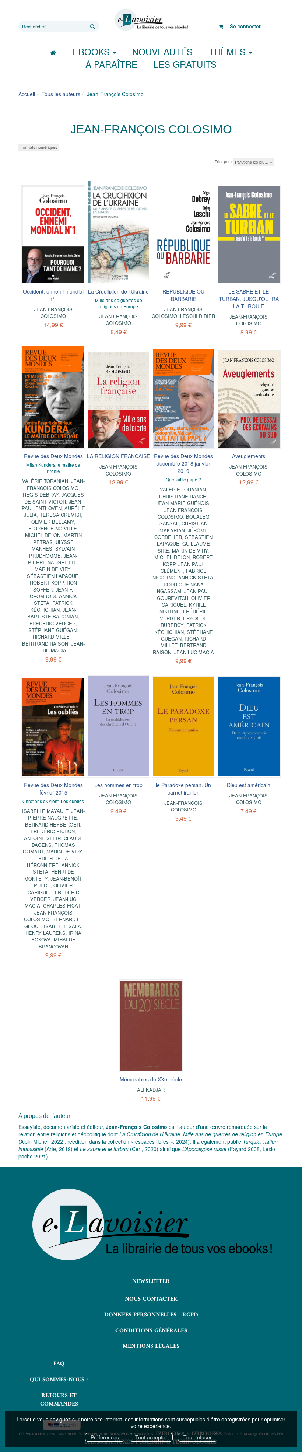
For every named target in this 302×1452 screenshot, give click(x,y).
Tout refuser (197, 1437)
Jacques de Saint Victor (54, 498)
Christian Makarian (183, 526)
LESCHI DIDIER (197, 315)
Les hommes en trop (118, 785)
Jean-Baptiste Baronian (52, 613)
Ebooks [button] (92, 51)
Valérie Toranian (45, 480)
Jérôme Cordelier (181, 533)
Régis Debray (41, 494)
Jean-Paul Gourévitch (183, 594)
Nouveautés (162, 51)
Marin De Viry (52, 568)
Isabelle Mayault (45, 810)
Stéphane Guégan (52, 630)
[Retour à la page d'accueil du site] (151, 20)
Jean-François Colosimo (53, 312)
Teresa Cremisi (60, 514)
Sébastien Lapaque (52, 575)
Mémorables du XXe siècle (151, 1079)
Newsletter (151, 1281)
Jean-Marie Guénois (183, 502)
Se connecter (245, 26)
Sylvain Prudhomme (52, 552)
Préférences (105, 1437)
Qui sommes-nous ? (59, 1380)
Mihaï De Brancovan (57, 943)
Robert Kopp (47, 582)
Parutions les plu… (252, 162)
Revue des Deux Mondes (53, 456)
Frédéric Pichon (53, 831)
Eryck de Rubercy (184, 621)
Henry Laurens (45, 932)
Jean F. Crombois (52, 593)
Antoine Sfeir (42, 838)
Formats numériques (38, 147)
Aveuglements (248, 456)
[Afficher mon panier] (220, 26)
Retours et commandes (59, 1399)
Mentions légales (151, 1346)
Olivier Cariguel (50, 888)
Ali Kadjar (151, 1089)
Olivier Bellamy (52, 521)
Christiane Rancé (182, 496)
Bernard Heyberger (52, 824)
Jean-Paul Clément (182, 567)
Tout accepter (151, 1437)
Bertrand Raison (45, 643)
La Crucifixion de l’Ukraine (118, 291)
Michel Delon (42, 535)
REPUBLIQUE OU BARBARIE (183, 295)
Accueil (26, 94)
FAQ (58, 1364)
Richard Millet (52, 636)
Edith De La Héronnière (47, 862)
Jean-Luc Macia (62, 647)
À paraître (111, 63)
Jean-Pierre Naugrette (52, 559)
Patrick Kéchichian (51, 606)
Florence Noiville (52, 528)
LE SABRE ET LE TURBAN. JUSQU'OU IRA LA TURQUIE (249, 299)
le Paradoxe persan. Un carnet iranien (183, 788)
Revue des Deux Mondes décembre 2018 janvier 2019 (183, 463)
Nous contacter (151, 1299)
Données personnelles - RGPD (151, 1315)
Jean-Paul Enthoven (52, 505)
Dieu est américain (248, 785)
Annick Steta (195, 577)
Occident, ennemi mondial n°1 (53, 295)
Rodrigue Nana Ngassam (180, 588)
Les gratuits (185, 63)
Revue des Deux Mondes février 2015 (53, 788)
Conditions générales (151, 1331)
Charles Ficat (61, 905)
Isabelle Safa (62, 926)
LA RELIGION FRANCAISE (118, 456)
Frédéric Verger (52, 623)
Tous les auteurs (61, 94)
